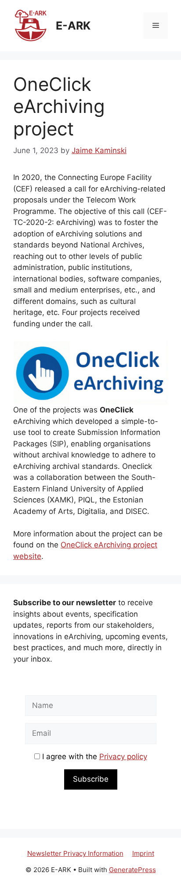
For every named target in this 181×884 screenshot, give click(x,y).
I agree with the (93, 756)
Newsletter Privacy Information (75, 853)
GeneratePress (132, 869)
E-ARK (73, 25)
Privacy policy (123, 756)
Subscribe (91, 779)
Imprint (143, 853)
